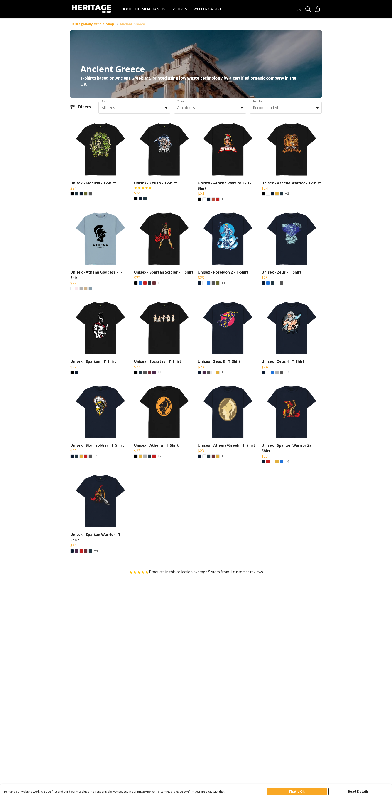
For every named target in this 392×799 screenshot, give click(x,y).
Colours (182, 101)
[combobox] (134, 108)
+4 (287, 461)
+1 (223, 283)
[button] (166, 108)
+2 (287, 194)
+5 (223, 199)
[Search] (308, 9)
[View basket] (317, 9)
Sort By (257, 101)
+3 (160, 283)
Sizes (104, 101)
